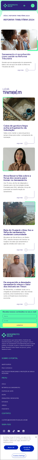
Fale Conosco (7, 368)
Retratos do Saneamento (11, 387)
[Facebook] (9, 431)
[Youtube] (18, 431)
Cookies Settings (19, 455)
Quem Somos (6, 364)
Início (6, 16)
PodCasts (5, 409)
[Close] (36, 437)
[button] (24, 5)
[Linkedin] (23, 431)
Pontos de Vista (7, 391)
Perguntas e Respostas (10, 398)
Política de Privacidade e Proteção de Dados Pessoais (18, 372)
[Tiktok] (13, 431)
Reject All (11, 447)
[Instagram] (4, 431)
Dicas (4, 394)
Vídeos (4, 405)
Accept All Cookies (27, 448)
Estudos (5, 402)
